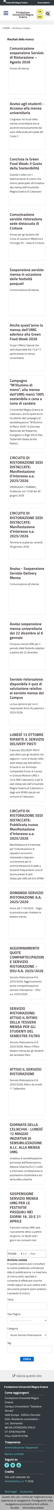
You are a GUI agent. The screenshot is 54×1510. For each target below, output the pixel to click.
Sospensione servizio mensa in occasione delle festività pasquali (27, 276)
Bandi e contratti (14, 1454)
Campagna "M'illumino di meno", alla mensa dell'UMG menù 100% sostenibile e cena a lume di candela (27, 392)
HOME (6, 28)
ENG (40, 17)
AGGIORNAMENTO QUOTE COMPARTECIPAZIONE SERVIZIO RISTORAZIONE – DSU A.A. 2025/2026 (27, 959)
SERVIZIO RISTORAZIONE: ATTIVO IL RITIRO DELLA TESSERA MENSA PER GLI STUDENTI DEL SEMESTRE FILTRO (25, 1022)
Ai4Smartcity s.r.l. (14, 1481)
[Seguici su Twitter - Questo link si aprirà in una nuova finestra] (12, 1465)
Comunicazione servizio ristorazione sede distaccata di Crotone (26, 221)
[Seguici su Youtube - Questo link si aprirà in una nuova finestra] (18, 1465)
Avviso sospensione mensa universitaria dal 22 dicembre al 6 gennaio (26, 630)
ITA (39, 11)
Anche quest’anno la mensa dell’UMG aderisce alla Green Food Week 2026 (26, 332)
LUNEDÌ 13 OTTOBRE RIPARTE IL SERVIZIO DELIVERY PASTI (27, 739)
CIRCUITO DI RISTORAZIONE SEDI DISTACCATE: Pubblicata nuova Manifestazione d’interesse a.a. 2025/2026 (26, 824)
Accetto (14, 1508)
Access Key (26, 1492)
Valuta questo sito (29, 1375)
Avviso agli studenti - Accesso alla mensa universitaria (27, 108)
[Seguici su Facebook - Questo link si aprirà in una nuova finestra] (6, 1465)
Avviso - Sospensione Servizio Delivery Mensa (27, 572)
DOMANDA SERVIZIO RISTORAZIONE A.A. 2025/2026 (26, 897)
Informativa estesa (33, 1508)
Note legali (11, 1492)
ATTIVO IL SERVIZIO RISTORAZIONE (25, 1071)
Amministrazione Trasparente (21, 1447)
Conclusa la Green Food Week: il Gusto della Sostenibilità (26, 163)
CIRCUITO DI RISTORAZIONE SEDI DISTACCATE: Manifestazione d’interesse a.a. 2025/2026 (26, 469)
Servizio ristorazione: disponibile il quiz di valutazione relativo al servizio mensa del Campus (27, 688)
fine (33, 1254)
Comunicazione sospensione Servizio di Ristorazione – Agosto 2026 (27, 55)
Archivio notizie (21, 28)
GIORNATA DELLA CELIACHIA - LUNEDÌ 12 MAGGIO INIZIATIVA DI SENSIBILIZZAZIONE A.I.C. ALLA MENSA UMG (26, 1138)
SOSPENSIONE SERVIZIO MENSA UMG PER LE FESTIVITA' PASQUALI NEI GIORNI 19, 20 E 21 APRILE (25, 1207)
